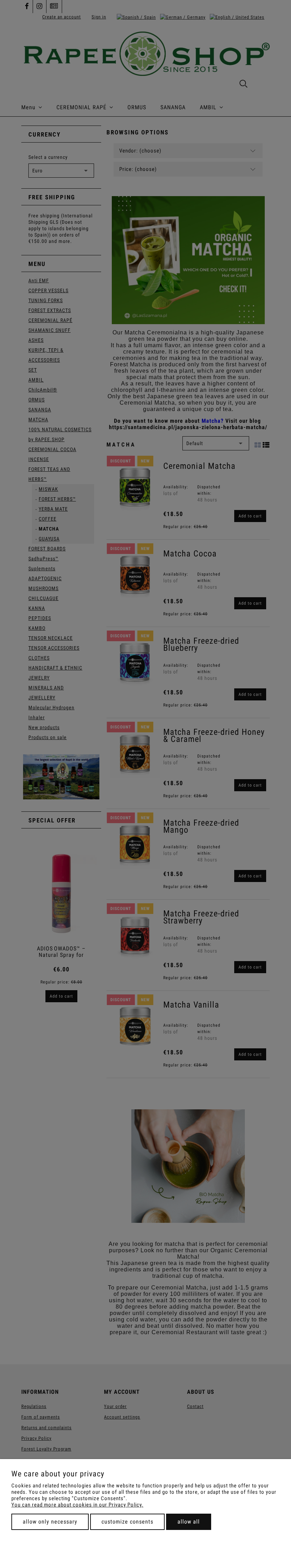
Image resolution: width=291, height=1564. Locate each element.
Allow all (188, 1521)
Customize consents (127, 1521)
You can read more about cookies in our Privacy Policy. (77, 1505)
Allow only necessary (50, 1521)
